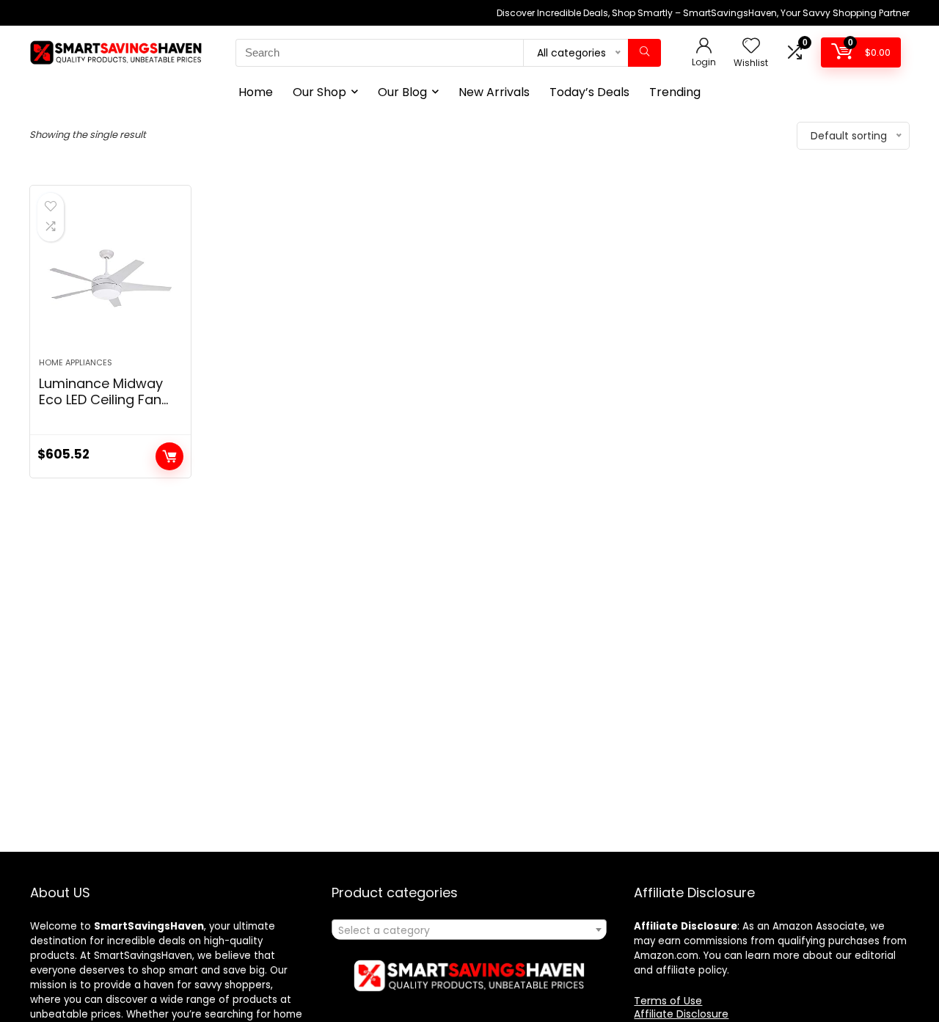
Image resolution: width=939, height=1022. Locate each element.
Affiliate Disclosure (681, 1014)
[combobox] (469, 929)
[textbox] (469, 930)
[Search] (644, 53)
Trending (675, 92)
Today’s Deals (589, 92)
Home (255, 92)
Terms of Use (668, 1000)
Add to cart (169, 456)
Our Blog (402, 92)
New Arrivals (494, 92)
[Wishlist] (751, 46)
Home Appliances (75, 362)
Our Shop (319, 92)
